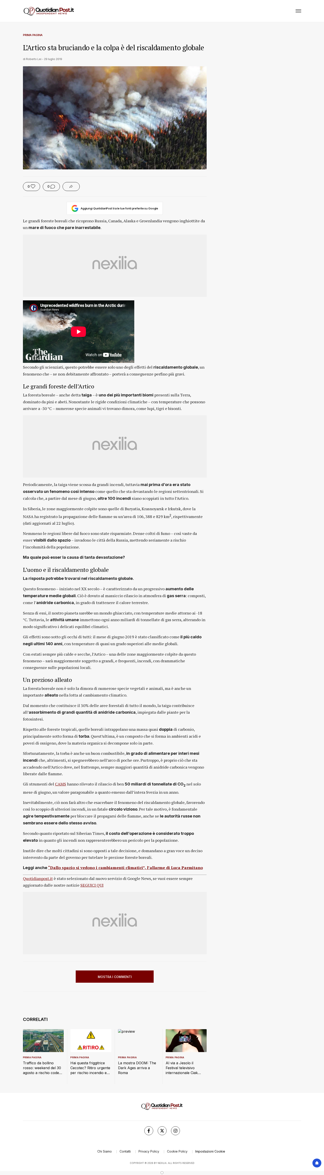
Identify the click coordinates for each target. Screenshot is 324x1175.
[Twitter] (162, 1130)
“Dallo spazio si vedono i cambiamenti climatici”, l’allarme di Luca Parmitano (125, 867)
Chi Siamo (104, 1151)
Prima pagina (33, 35)
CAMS (60, 784)
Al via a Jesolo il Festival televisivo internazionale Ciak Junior (182, 1068)
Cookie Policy (177, 1151)
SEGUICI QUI (92, 885)
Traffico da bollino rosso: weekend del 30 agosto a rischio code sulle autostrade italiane (43, 1068)
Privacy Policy (149, 1151)
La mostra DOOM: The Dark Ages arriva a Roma (137, 1068)
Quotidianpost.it (38, 878)
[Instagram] (175, 1130)
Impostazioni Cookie (210, 1151)
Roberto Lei (33, 59)
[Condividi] (71, 186)
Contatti (125, 1151)
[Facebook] (148, 1130)
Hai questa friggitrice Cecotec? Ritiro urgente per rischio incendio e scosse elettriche (90, 1068)
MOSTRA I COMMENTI (115, 977)
